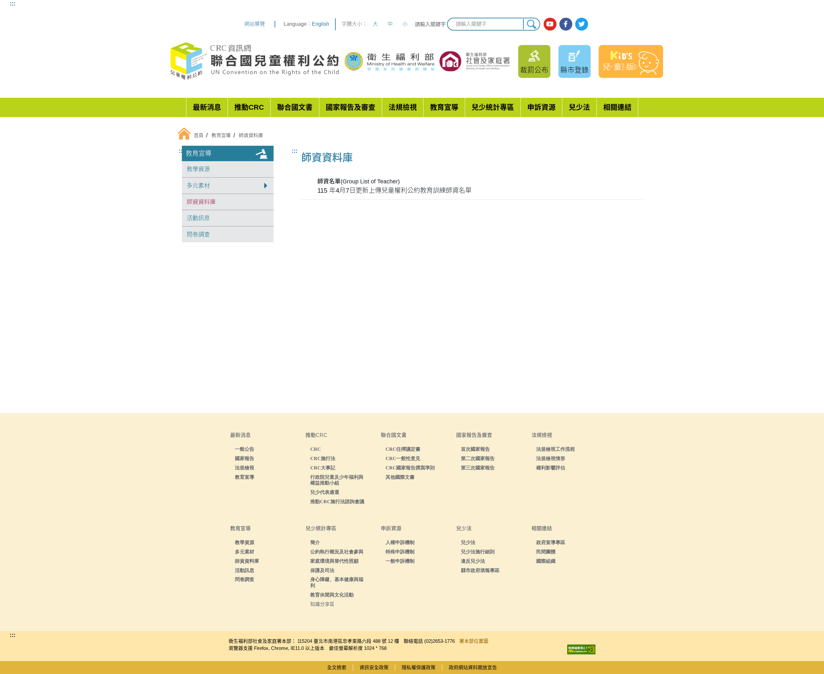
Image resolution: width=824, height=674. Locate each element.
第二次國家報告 (478, 458)
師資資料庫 (201, 202)
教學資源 (198, 169)
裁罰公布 (534, 70)
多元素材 (244, 551)
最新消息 (207, 107)
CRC (315, 449)
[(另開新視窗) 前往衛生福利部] (390, 61)
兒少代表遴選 (324, 492)
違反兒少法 (473, 561)
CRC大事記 (322, 467)
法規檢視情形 (550, 458)
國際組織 (546, 561)
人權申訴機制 (400, 542)
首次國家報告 (475, 449)
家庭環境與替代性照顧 (334, 561)
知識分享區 (322, 604)
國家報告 (244, 458)
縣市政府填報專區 (480, 570)
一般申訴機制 (400, 561)
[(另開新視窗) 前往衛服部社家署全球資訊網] (475, 61)
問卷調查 (198, 234)
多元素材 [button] (198, 185)
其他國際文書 (400, 477)
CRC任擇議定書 (403, 449)
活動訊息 (198, 218)
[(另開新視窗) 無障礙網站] (581, 647)
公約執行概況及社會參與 (336, 551)
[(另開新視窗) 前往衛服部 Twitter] (581, 24)
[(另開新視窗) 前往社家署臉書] (565, 24)
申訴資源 (541, 107)
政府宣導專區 (550, 542)
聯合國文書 (295, 107)
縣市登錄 (574, 70)
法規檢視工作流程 (555, 449)
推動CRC (249, 107)
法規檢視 (403, 107)
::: (12, 3)
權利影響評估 (550, 467)
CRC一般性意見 (403, 458)
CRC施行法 (322, 458)
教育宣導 (444, 107)
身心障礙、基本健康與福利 (336, 582)
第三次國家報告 (478, 467)
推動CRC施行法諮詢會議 (337, 501)
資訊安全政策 (374, 667)
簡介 (315, 542)
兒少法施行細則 (478, 551)
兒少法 (579, 107)
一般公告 (244, 449)
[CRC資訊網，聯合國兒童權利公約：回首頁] (254, 61)
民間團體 (546, 551)
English (320, 24)
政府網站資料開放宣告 (473, 667)
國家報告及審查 (350, 107)
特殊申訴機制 (400, 551)
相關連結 (617, 107)
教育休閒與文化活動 (332, 594)
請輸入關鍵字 (430, 24)
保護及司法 (322, 570)
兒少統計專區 (493, 107)
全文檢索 (336, 667)
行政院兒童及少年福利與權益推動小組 (336, 480)
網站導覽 (254, 24)
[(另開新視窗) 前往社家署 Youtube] (550, 24)
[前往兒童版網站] (631, 61)
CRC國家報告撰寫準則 (410, 467)
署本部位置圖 (473, 641)
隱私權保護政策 (418, 667)
